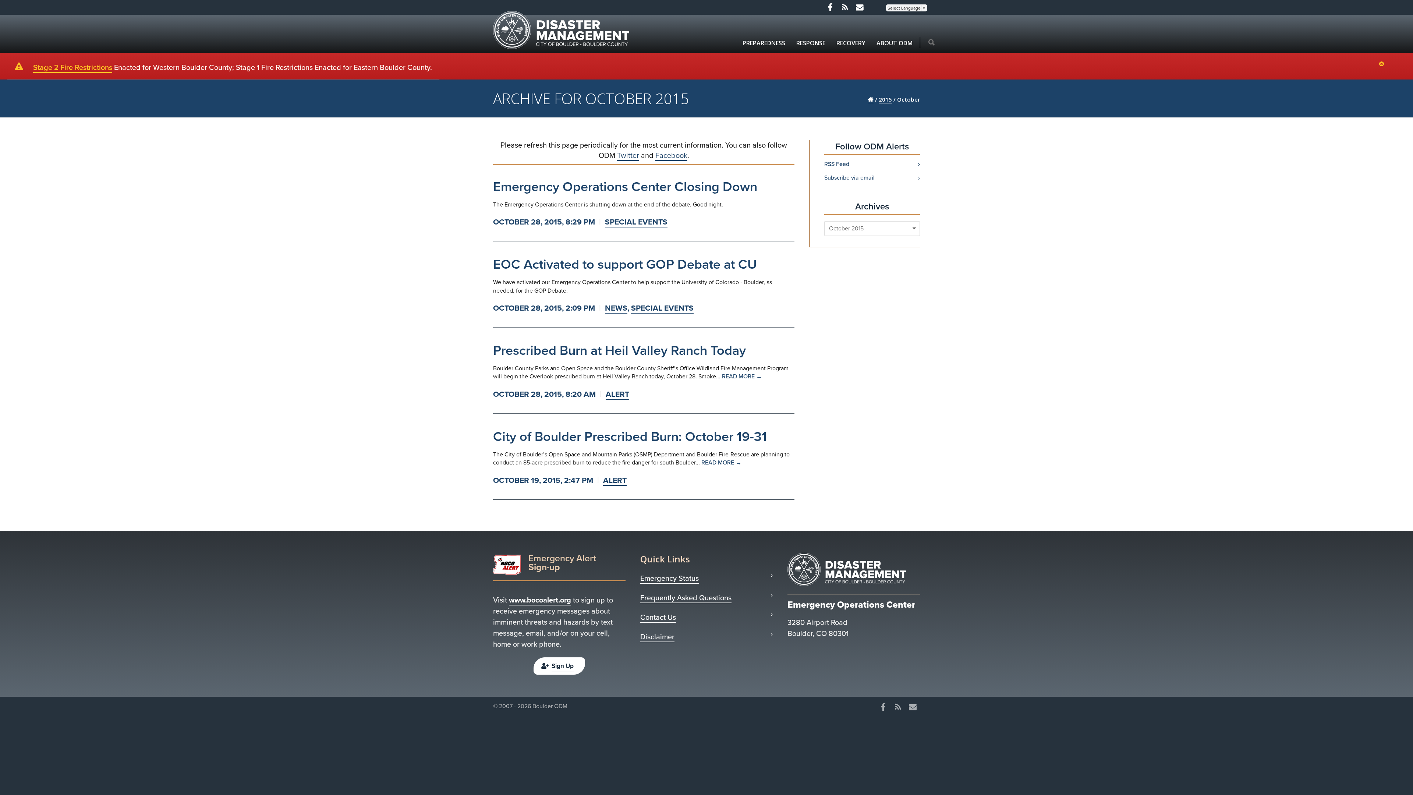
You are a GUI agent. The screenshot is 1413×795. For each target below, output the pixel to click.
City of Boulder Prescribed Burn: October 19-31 (630, 436)
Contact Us (658, 617)
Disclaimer (657, 637)
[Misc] (859, 7)
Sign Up (563, 666)
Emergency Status (669, 578)
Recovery (850, 43)
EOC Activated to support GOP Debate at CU (625, 264)
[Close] (1383, 64)
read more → (742, 376)
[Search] (931, 43)
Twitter (628, 155)
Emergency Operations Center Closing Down (625, 186)
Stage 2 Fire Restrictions (72, 67)
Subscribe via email (849, 178)
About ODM (895, 43)
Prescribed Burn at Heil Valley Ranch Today (619, 350)
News (616, 308)
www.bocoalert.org (540, 599)
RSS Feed (836, 164)
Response (810, 43)
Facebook (671, 155)
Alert (617, 394)
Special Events (636, 221)
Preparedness (764, 43)
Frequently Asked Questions (686, 598)
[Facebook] (830, 7)
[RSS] (844, 7)
